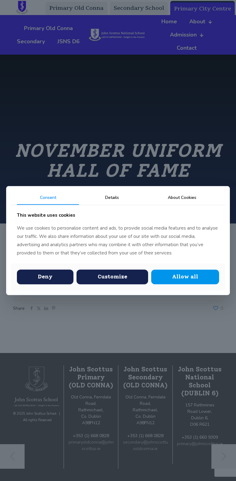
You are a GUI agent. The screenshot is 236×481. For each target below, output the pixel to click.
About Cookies (182, 197)
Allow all (185, 276)
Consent (48, 197)
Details (112, 197)
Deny (45, 276)
